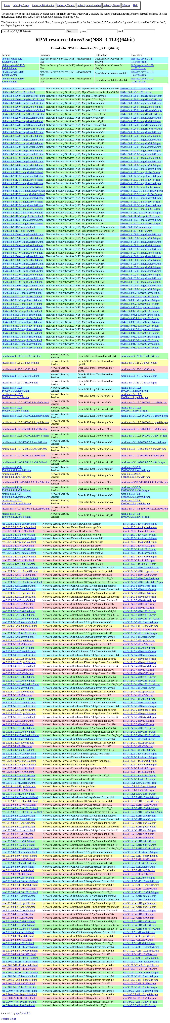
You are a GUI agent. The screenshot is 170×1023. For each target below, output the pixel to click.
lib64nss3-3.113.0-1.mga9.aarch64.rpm (140, 198)
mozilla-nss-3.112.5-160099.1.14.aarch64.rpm (134, 389)
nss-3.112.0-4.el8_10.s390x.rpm (140, 954)
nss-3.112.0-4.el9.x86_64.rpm (139, 943)
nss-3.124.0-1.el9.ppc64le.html (18, 742)
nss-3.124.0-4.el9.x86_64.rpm (139, 698)
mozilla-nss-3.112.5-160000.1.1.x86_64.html (25, 435)
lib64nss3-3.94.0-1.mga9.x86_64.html (22, 333)
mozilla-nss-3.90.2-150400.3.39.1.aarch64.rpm (135, 469)
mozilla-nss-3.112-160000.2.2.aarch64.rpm (143, 442)
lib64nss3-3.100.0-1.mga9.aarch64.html (22, 285)
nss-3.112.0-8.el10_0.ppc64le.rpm (141, 801)
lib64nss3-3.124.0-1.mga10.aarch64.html (23, 125)
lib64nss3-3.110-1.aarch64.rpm (136, 227)
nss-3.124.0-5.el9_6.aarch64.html (19, 622)
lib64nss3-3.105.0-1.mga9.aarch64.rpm (140, 263)
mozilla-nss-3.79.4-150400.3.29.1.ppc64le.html (16, 502)
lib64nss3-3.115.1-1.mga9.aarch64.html (22, 183)
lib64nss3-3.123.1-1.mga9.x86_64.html (22, 143)
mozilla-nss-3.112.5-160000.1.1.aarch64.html (25, 415)
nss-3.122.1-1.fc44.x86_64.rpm (139, 775)
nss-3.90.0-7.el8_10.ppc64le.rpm (140, 994)
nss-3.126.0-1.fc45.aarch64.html (19, 523)
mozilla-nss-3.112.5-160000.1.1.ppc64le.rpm (144, 422)
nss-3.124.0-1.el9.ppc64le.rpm (139, 742)
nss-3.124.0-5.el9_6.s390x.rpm (139, 629)
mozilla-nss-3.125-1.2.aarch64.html (20, 376)
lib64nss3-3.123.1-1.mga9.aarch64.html (22, 139)
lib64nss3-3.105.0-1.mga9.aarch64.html (22, 263)
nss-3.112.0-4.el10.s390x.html (17, 914)
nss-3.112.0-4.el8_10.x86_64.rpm (141, 957)
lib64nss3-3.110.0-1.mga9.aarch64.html (22, 219)
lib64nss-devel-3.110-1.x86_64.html (13, 80)
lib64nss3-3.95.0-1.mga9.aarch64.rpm (140, 322)
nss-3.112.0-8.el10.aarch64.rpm (139, 815)
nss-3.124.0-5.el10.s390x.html (18, 604)
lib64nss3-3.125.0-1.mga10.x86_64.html (23, 114)
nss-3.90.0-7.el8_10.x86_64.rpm (140, 1001)
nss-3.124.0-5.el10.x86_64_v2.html (20, 618)
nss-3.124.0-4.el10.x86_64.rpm (139, 677)
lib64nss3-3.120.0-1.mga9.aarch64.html (22, 161)
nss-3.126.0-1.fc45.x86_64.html (18, 534)
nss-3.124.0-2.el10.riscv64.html (18, 717)
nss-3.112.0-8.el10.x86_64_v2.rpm (141, 848)
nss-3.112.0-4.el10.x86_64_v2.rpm (141, 928)
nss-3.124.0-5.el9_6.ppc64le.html (19, 625)
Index (7, 5)
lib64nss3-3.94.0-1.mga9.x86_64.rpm (139, 333)
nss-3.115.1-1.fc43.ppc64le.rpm (139, 786)
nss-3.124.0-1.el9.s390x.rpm (138, 746)
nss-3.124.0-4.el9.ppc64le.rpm (139, 691)
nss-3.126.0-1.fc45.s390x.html (18, 531)
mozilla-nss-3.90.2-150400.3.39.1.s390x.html (25, 482)
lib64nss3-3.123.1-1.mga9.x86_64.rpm (140, 143)
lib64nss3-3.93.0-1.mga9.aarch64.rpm (140, 336)
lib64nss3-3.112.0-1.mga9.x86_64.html (22, 208)
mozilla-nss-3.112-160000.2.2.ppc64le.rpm (143, 448)
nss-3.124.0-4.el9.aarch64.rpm (139, 687)
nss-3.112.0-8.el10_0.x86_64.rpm (141, 808)
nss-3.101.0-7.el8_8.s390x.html (18, 983)
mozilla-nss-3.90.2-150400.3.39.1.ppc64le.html (16, 475)
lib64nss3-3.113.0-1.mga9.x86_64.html (22, 201)
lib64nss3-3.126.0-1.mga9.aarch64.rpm (140, 103)
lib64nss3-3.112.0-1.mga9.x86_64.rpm (140, 208)
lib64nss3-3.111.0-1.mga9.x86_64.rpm (140, 216)
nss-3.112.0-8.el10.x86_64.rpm (139, 841)
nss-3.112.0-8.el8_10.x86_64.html (20, 892)
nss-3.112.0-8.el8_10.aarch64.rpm (141, 881)
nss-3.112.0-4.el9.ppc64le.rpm (139, 936)
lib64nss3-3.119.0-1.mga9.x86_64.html (22, 172)
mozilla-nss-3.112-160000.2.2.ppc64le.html (24, 448)
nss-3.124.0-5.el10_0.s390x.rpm (140, 574)
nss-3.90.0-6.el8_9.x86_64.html (18, 1005)
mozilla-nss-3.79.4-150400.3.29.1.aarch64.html (16, 495)
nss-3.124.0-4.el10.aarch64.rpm (139, 651)
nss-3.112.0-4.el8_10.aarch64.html (20, 947)
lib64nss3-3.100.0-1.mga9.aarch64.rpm (140, 285)
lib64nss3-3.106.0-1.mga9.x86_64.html (22, 260)
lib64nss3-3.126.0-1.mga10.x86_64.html (23, 99)
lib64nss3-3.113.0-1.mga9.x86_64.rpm (140, 201)
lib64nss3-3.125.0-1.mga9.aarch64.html (22, 117)
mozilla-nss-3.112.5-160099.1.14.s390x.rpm (144, 402)
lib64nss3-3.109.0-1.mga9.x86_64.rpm (140, 238)
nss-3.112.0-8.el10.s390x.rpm (138, 833)
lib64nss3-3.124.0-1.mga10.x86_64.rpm (141, 128)
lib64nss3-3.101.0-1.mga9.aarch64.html (22, 278)
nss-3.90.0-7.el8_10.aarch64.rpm (140, 990)
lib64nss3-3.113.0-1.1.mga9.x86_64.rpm (141, 194)
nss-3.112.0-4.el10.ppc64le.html (18, 903)
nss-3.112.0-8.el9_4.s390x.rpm (139, 859)
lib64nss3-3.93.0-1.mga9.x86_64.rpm (139, 340)
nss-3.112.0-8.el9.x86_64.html (18, 877)
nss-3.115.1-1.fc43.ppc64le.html (19, 786)
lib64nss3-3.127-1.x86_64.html (18, 92)
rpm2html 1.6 (23, 1013)
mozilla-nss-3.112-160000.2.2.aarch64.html (24, 442)
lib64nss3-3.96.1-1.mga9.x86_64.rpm (139, 318)
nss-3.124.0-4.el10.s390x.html (18, 669)
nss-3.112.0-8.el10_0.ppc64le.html (20, 801)
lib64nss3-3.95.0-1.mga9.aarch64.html (22, 322)
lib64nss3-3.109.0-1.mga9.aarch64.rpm (140, 234)
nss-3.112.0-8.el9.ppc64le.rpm (139, 870)
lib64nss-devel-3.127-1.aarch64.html (13, 60)
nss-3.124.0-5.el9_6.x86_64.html (19, 633)
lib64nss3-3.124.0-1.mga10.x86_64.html (23, 128)
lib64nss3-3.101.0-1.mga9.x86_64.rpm (140, 281)
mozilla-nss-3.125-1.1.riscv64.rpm (139, 382)
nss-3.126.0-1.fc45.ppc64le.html (19, 527)
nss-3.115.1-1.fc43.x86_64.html (18, 793)
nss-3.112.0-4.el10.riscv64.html (18, 910)
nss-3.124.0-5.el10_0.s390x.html (19, 574)
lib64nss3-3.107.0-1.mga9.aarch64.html (22, 249)
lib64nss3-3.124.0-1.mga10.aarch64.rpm (141, 125)
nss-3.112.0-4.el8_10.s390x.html (19, 954)
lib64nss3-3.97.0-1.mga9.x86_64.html (22, 311)
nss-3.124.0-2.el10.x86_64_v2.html (20, 735)
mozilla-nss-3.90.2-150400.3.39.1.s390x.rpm (144, 482)
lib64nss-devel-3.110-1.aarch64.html (13, 73)
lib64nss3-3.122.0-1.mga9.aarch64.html (22, 146)
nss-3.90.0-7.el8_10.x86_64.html (19, 1001)
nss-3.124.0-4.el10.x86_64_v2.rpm (141, 684)
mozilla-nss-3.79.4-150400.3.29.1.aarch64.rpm (135, 495)
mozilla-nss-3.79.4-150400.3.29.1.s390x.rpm (144, 508)
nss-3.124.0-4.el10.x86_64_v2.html (20, 684)
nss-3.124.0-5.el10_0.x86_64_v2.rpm (143, 582)
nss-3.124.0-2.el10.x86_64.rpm (139, 728)
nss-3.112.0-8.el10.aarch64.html (18, 815)
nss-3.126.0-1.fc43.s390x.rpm (139, 560)
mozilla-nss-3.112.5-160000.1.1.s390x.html (24, 429)
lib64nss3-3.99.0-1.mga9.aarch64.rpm (140, 292)
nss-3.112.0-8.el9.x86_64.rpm (139, 877)
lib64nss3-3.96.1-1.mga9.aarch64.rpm (140, 314)
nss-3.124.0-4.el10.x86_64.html (18, 677)
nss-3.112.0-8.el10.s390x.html (17, 833)
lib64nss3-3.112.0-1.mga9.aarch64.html (22, 205)
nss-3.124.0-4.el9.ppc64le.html (18, 691)
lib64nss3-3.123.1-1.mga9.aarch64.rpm (140, 139)
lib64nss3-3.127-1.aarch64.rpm (136, 88)
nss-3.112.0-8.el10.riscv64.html (18, 830)
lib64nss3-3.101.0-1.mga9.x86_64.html (22, 281)
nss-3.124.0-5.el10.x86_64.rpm (139, 611)
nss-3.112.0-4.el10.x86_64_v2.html (20, 928)
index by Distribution (43, 5)
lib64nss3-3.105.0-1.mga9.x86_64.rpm (140, 267)
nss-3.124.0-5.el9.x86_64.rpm (139, 647)
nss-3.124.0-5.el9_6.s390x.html (18, 629)
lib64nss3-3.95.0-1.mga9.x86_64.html (22, 325)
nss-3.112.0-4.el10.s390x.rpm (138, 914)
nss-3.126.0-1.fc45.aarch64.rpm (140, 523)
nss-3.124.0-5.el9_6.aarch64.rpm (140, 622)
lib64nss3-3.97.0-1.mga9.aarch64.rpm (140, 307)
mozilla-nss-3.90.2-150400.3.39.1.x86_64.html (16, 489)
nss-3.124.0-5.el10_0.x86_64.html (20, 578)
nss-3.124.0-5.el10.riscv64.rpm (139, 600)
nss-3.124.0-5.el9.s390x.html (17, 644)
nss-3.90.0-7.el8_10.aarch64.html (19, 990)
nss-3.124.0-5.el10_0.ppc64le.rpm (141, 571)
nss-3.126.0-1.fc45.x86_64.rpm (139, 534)
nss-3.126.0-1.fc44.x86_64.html (18, 549)
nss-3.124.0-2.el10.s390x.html (18, 720)
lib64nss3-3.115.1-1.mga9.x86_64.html (22, 187)
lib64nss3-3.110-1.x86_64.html (18, 230)
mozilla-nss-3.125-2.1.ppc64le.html (20, 362)
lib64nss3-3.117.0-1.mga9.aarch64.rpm (140, 176)
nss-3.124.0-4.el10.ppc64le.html (19, 658)
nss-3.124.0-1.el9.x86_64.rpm (139, 750)
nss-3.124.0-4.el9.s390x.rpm (138, 695)
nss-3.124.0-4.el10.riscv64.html (18, 666)
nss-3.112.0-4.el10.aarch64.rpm (139, 895)
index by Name (111, 5)
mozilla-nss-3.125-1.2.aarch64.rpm (139, 376)
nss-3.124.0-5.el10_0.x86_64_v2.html (22, 582)
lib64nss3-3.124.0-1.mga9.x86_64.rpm (140, 136)
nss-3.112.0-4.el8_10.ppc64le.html (20, 950)
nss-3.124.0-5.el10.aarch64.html (19, 585)
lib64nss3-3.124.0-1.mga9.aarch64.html (22, 132)
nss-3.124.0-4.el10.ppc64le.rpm (139, 658)
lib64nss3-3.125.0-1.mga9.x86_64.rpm (140, 121)
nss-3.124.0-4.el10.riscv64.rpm (139, 666)
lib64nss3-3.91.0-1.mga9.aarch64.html (22, 343)
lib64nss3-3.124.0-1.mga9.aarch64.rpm (140, 132)
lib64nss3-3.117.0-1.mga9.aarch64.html (22, 176)
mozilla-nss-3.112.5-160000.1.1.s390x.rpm (143, 429)
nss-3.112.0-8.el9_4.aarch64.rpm (140, 852)
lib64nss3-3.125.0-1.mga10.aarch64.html (23, 110)
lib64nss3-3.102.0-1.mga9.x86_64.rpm (140, 274)
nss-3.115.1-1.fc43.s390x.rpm (138, 790)
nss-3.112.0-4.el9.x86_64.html (18, 943)
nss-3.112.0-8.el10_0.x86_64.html (20, 808)
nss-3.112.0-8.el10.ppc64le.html (18, 822)
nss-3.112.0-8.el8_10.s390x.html (19, 888)
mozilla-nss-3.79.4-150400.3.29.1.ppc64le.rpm (135, 502)
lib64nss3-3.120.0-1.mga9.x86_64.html (22, 165)
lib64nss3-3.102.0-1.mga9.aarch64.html (22, 271)
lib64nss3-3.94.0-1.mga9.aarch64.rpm (140, 329)
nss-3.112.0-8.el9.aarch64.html (18, 866)
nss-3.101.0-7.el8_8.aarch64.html (19, 976)
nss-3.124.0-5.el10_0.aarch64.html (20, 567)
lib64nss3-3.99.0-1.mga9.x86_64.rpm (139, 296)
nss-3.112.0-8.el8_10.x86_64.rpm (141, 892)
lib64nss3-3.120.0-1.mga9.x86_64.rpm (140, 165)
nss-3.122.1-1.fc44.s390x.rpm (139, 768)
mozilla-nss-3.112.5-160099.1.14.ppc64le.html (15, 396)
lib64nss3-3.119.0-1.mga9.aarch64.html (22, 168)
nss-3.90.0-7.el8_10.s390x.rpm (139, 998)
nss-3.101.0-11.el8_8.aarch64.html (20, 961)
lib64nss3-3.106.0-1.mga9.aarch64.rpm (140, 256)
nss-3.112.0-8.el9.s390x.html (17, 874)
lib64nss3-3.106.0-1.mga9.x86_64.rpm (140, 260)
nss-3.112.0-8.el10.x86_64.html (18, 841)
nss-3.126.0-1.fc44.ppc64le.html (19, 542)
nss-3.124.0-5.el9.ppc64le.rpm (139, 640)
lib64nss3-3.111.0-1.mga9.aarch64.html (22, 212)
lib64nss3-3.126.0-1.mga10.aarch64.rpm (141, 95)
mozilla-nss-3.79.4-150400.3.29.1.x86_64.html (16, 515)
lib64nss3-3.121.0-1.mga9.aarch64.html (22, 154)
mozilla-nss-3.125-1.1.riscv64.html (20, 382)
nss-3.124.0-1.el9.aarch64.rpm (139, 739)
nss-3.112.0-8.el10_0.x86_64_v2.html (22, 812)
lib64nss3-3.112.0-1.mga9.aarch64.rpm (140, 205)
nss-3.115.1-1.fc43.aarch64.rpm (139, 782)
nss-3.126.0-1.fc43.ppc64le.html (19, 556)
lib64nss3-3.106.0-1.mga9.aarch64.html (22, 256)
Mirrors (126, 5)
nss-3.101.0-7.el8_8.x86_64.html (19, 987)
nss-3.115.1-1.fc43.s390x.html (18, 790)
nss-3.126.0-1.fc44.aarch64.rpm (140, 538)
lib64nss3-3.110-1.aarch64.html (18, 227)
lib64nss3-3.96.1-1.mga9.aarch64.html (22, 314)
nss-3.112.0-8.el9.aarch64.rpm (139, 866)
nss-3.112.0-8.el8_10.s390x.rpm (140, 888)
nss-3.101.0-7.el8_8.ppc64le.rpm (140, 979)
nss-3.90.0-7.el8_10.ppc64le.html (19, 994)
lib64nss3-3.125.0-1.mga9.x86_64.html (22, 121)
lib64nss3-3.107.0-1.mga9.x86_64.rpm (140, 252)
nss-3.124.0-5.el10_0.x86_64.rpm (141, 578)
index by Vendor (66, 5)
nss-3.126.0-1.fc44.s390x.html (18, 545)
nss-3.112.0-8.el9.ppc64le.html (18, 870)
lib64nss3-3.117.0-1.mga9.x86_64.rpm (140, 179)
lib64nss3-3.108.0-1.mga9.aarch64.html (22, 241)
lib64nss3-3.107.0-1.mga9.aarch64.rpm (140, 249)
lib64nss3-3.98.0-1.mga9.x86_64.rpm (139, 303)
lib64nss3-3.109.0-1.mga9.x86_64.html (22, 238)
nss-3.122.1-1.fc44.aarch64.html (19, 753)
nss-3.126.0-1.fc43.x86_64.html (18, 563)
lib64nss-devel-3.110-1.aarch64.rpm (142, 73)
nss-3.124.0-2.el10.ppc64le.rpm (139, 709)
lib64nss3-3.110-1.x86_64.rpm (136, 230)
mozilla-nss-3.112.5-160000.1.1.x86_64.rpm (144, 435)
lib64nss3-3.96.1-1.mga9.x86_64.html (22, 318)
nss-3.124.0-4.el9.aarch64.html (18, 687)
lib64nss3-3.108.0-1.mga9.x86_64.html (22, 245)
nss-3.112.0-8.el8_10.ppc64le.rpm (141, 885)
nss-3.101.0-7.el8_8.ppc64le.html (19, 979)
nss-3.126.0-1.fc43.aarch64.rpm (140, 552)
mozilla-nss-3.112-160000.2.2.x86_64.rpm (143, 462)
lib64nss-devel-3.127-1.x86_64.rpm (142, 67)
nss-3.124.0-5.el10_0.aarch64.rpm (141, 567)
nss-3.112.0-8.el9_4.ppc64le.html (19, 855)
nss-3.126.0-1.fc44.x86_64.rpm (139, 549)
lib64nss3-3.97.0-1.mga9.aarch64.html (22, 307)
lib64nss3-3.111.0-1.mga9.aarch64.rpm (140, 212)
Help (135, 5)
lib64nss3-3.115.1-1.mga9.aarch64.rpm (140, 183)
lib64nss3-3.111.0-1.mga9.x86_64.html (22, 216)
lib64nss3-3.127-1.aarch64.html (18, 88)
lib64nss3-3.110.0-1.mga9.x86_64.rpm (140, 223)
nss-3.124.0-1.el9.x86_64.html (18, 750)
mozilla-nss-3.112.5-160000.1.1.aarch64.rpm (144, 415)
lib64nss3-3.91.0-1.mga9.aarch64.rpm (140, 343)
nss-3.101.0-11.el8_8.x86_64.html (20, 972)
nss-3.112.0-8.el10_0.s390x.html (19, 804)
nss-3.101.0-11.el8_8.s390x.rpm (140, 968)
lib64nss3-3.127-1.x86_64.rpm (136, 92)
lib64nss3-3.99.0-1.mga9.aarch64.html (22, 292)
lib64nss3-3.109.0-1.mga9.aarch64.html (22, 234)
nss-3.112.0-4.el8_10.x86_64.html (20, 957)
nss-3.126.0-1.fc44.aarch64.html (19, 538)
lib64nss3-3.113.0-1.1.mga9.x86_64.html (23, 194)
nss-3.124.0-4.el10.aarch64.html (19, 651)
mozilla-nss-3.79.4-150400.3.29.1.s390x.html (25, 508)
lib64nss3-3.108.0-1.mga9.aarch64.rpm (140, 241)
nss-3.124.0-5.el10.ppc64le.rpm (139, 593)
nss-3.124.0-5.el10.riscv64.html (18, 600)
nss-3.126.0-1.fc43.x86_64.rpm (139, 563)
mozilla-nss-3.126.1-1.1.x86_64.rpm (140, 356)
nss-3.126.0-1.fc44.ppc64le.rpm (140, 542)
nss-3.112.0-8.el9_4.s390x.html (18, 859)
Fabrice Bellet (8, 1018)
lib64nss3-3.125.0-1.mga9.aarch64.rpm (140, 117)
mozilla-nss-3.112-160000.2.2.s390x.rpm (142, 455)
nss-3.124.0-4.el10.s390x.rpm (138, 669)
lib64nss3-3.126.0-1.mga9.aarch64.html (22, 103)
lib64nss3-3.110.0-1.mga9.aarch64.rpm (140, 219)
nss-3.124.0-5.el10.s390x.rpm (138, 604)
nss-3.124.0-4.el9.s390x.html (17, 695)
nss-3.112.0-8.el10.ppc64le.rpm (139, 822)
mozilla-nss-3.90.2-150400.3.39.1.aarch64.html (16, 469)
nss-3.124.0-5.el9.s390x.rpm (138, 644)
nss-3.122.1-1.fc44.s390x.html (18, 768)
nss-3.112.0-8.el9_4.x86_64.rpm (140, 863)
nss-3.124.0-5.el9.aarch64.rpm (139, 636)
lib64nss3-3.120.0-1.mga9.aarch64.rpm (140, 161)
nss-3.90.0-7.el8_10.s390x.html (18, 998)
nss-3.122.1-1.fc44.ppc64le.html (19, 760)
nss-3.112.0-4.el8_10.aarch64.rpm (141, 947)
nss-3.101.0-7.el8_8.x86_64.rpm (140, 987)
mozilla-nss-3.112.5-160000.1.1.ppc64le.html (25, 422)
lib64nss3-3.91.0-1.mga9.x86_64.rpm (139, 347)
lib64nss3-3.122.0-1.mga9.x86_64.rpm (140, 150)
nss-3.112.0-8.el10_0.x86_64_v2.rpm (143, 812)
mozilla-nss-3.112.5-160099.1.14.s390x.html (25, 402)
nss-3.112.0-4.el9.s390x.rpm (138, 939)
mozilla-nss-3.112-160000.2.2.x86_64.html (24, 462)
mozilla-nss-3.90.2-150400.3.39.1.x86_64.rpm (135, 489)
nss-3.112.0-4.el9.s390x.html (17, 939)
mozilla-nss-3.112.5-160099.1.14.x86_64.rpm (134, 409)
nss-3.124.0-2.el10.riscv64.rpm (139, 717)
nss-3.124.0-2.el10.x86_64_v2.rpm (141, 735)
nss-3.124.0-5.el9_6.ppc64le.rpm (140, 625)
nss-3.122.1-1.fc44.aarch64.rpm (140, 753)
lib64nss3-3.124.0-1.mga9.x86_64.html (22, 136)
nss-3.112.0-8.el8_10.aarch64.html (20, 881)
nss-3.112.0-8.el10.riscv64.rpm (139, 830)
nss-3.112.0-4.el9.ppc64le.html (18, 936)
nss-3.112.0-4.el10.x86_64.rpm (139, 921)
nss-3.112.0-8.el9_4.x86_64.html (19, 863)
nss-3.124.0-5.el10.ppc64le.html (19, 593)
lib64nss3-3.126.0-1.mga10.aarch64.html (23, 95)
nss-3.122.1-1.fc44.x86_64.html (18, 775)
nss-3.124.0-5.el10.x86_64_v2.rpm (141, 618)
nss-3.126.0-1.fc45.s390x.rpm (139, 531)
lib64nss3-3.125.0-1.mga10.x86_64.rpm (141, 114)
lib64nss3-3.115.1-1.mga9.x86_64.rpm (140, 187)
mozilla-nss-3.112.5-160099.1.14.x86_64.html (15, 409)
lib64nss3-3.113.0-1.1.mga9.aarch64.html (23, 190)
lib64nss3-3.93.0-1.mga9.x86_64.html (22, 340)
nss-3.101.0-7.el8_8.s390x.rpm (139, 983)
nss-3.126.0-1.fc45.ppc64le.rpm (140, 527)
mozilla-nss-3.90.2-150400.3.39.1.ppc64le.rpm (135, 475)
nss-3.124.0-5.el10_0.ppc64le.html (20, 571)
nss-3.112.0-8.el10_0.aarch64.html (20, 797)
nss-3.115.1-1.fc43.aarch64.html (19, 782)
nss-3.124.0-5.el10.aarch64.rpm (139, 585)
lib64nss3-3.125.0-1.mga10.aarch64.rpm (141, 110)
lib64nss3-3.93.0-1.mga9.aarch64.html (22, 336)
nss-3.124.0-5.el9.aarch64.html (18, 636)
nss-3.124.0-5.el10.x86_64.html (18, 611)
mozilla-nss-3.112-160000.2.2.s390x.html (23, 455)
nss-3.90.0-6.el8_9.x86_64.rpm (139, 1005)
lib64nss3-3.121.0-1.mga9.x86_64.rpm (140, 157)
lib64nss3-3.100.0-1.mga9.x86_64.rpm (140, 289)
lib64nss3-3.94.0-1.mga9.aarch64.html (22, 329)
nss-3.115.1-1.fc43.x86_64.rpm (139, 793)
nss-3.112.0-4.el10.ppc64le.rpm (139, 903)
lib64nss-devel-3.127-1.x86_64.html (13, 67)
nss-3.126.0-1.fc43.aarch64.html (19, 552)
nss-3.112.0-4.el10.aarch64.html (18, 895)
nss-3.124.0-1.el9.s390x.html (17, 746)
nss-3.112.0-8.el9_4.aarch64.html (19, 852)
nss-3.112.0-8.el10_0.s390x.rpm (140, 804)
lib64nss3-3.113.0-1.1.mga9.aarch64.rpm (141, 190)
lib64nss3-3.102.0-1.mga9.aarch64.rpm (140, 271)
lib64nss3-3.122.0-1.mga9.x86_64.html (22, 150)
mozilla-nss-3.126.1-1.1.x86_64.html (21, 356)
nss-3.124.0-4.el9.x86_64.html (18, 698)
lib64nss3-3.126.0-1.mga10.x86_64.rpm (141, 99)
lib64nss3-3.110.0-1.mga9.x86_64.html (22, 223)
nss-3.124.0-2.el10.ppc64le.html (19, 709)
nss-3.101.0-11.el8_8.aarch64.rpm (141, 961)
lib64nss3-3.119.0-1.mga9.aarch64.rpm (140, 168)
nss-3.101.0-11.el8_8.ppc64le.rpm (141, 965)
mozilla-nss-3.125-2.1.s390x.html (19, 369)
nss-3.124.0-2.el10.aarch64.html (19, 702)
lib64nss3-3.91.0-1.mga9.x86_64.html (22, 347)
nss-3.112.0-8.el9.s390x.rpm (138, 874)
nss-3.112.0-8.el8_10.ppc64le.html (20, 885)
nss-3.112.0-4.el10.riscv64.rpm (139, 910)
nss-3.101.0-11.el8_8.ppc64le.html (20, 965)
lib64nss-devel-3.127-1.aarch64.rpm (142, 60)
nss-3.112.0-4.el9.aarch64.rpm (139, 932)
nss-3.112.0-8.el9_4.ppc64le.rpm (140, 855)
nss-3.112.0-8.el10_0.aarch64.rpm (141, 797)
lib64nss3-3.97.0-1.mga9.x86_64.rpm (139, 311)
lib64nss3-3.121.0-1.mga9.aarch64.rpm (140, 154)
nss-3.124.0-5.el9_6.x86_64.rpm (140, 633)
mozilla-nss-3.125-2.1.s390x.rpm (138, 369)
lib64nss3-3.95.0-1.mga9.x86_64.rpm (139, 325)
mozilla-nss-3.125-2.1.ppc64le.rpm (139, 362)
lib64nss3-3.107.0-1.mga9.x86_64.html (22, 252)
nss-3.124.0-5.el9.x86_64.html (18, 647)
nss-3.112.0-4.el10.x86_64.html (18, 921)
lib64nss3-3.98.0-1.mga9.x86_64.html (22, 303)
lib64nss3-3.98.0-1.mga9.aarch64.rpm (140, 300)
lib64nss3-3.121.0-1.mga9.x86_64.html (22, 157)
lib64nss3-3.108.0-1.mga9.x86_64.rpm (140, 245)
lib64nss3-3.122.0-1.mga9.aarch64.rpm (140, 146)
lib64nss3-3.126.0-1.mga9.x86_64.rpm (140, 106)
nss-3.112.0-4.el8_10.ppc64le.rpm (141, 950)
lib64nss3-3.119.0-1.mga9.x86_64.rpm (140, 172)
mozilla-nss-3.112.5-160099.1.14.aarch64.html (15, 389)
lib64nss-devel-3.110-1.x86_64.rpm (142, 80)
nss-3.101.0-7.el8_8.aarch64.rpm (140, 976)
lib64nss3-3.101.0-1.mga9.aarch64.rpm (140, 278)
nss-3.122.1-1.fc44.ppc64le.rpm (140, 760)
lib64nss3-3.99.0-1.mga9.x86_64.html (22, 296)
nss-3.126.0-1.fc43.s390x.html (18, 560)
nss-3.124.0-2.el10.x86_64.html (18, 728)
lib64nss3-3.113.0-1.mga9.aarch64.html (22, 198)
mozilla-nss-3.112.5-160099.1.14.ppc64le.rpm (134, 396)
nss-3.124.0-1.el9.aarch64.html (18, 739)
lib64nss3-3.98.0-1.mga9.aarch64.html (22, 300)
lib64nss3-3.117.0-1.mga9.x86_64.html (22, 179)
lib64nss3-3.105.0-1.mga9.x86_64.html (22, 267)
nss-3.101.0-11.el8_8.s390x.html (19, 968)
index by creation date (89, 5)
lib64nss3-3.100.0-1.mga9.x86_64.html (22, 289)
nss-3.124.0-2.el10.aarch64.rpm (139, 702)
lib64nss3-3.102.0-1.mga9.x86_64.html (22, 274)
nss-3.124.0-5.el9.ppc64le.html (18, 640)
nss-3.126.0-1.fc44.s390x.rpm (139, 545)
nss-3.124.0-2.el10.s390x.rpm (138, 720)
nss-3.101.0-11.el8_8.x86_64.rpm (141, 972)
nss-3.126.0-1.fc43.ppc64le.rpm (140, 556)
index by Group (21, 5)
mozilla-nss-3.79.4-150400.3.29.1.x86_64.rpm (135, 515)
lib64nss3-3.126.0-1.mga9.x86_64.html (22, 106)
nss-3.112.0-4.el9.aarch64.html (18, 932)
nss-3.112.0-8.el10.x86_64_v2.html (20, 848)
